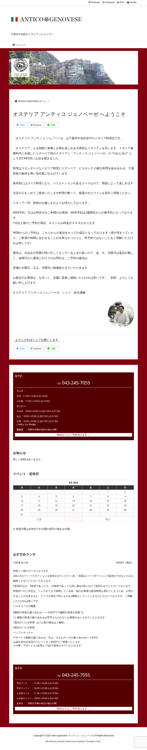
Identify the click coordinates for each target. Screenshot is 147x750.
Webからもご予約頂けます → (73, 434)
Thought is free (93, 741)
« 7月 (39, 518)
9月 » (107, 518)
